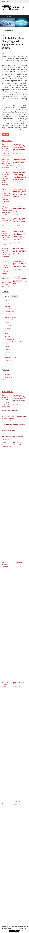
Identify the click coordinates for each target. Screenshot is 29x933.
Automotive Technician (10, 317)
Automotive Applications (8, 430)
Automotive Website (10, 320)
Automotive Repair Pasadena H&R (11, 410)
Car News (7, 328)
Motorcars (7, 349)
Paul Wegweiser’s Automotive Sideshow (12, 436)
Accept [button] (11, 930)
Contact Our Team (7, 374)
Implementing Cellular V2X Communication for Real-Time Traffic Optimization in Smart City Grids (20, 280)
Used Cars (7, 363)
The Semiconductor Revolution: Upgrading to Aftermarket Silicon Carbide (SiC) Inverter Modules (19, 147)
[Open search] (25, 16)
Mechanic (7, 346)
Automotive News (9, 311)
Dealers (6, 333)
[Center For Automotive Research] (7, 682)
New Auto (7, 352)
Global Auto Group (9, 339)
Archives (14, 296)
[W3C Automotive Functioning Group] (7, 443)
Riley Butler (14, 51)
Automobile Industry (10, 309)
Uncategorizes (8, 360)
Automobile (8, 306)
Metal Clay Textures (18, 802)
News (6, 354)
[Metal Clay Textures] (7, 802)
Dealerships (7, 336)
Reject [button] (16, 930)
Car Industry (8, 325)
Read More (5, 134)
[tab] (6, 296)
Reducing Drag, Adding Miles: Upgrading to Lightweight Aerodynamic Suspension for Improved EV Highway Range (19, 176)
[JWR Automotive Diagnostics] (7, 562)
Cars (3, 35)
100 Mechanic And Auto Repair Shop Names (13, 424)
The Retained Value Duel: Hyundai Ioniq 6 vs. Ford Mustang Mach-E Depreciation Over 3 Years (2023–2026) (20, 193)
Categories (6, 296)
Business (7, 322)
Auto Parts (7, 303)
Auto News (7, 300)
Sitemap (5, 380)
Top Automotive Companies (11, 357)
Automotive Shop (9, 314)
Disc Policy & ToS (7, 377)
